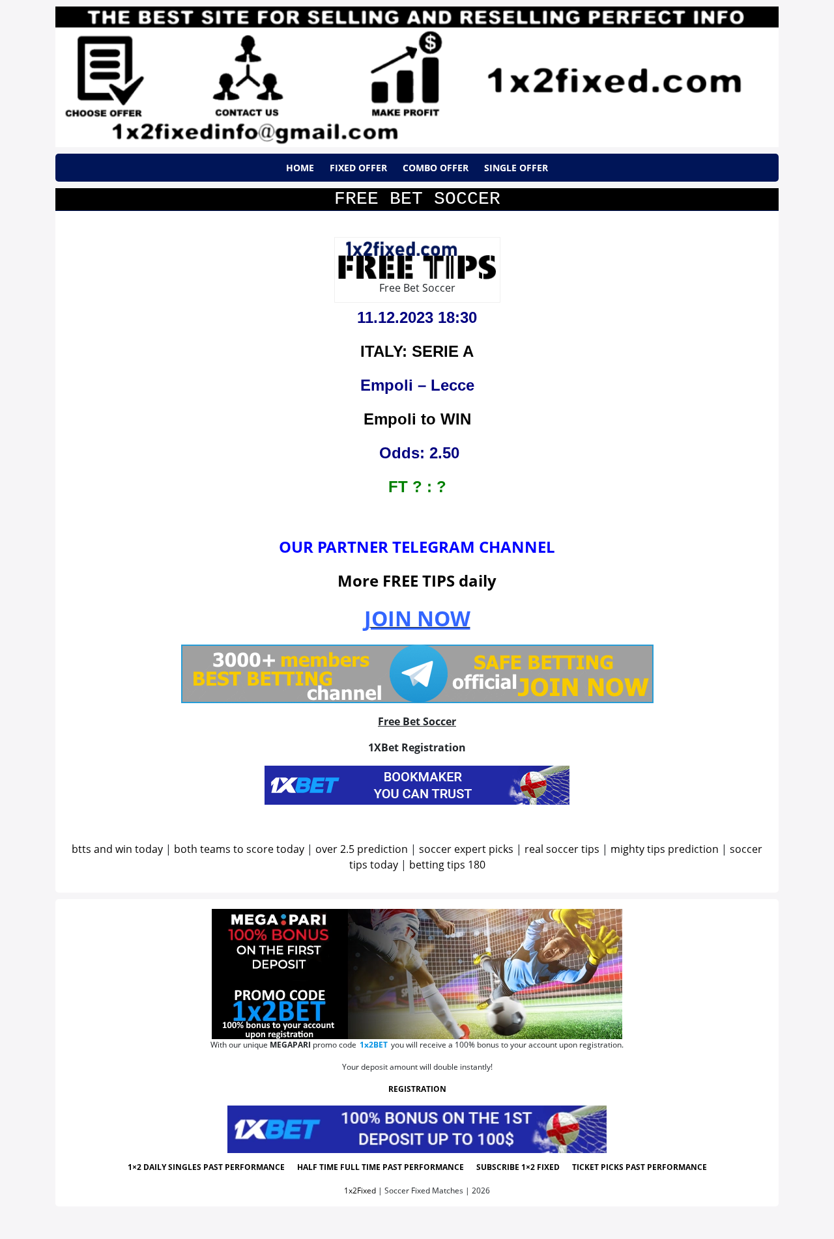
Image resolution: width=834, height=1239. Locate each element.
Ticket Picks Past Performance (639, 1167)
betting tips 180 (447, 864)
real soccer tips (562, 849)
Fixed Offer (358, 167)
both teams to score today (239, 849)
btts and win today (117, 849)
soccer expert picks (466, 849)
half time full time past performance (380, 1167)
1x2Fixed (360, 1190)
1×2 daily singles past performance (206, 1167)
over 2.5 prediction (361, 849)
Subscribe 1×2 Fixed (518, 1167)
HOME (300, 167)
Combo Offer (435, 167)
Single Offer (516, 167)
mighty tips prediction (665, 849)
